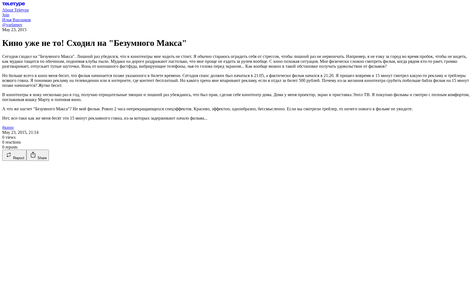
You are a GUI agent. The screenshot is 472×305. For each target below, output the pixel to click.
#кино (8, 127)
